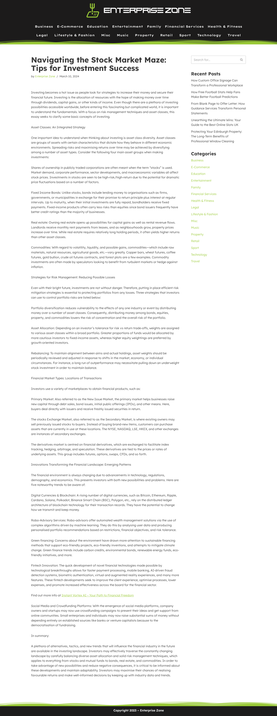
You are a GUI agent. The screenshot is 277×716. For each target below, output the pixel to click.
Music (123, 35)
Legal (42, 35)
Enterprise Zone (45, 76)
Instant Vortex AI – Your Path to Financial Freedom (98, 595)
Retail (166, 35)
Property (144, 35)
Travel (234, 35)
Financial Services (184, 26)
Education (97, 26)
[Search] (241, 60)
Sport (185, 35)
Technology (209, 35)
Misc (105, 35)
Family (154, 26)
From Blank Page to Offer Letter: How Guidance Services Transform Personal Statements (218, 108)
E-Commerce (70, 26)
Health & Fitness (225, 26)
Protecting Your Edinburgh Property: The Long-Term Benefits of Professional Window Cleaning (216, 136)
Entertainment (127, 26)
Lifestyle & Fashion (74, 35)
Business (44, 26)
